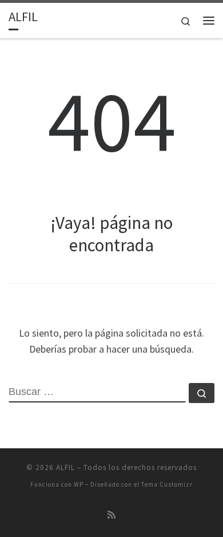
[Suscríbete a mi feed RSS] (111, 515)
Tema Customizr (167, 484)
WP (78, 484)
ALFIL (65, 467)
